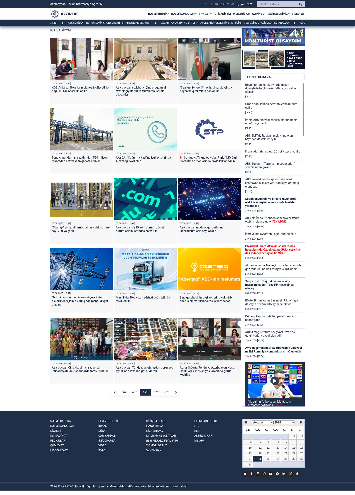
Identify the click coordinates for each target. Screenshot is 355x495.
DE (222, 4)
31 (250, 464)
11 (260, 447)
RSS (196, 431)
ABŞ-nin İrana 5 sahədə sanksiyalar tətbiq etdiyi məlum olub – (272, 219)
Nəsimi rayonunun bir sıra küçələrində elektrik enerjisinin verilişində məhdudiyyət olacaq (80, 301)
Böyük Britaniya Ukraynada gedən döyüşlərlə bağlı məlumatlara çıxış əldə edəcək (270, 88)
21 (285, 453)
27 (278, 458)
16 (301, 447)
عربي (240, 4)
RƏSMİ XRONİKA (158, 14)
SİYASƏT (204, 14)
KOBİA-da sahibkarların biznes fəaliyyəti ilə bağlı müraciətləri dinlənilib (80, 89)
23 (301, 453)
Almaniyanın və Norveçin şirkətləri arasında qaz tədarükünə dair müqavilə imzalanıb (273, 267)
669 (123, 392)
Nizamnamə (154, 431)
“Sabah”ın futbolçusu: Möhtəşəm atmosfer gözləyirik (269, 403)
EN (216, 4)
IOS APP (199, 440)
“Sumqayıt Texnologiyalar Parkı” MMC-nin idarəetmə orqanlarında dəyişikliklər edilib (209, 159)
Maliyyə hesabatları (161, 435)
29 (293, 458)
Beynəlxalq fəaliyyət (162, 440)
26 (268, 458)
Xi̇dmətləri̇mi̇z (156, 445)
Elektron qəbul (205, 421)
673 (166, 392)
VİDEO (296, 14)
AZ (205, 4)
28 (285, 458)
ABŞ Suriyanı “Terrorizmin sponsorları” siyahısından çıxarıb (85, 22)
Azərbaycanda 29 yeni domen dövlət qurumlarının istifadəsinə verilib (140, 229)
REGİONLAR (57, 440)
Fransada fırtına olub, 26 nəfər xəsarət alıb (272, 151)
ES (232, 4)
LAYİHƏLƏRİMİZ (278, 14)
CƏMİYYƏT (259, 14)
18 (260, 453)
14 (285, 447)
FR (228, 4)
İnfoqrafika (107, 440)
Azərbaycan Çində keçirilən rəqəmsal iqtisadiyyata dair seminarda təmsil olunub (80, 369)
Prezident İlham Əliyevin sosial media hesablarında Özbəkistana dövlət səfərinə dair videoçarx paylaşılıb (272, 249)
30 (301, 458)
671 (145, 392)
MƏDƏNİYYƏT (242, 14)
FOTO (101, 450)
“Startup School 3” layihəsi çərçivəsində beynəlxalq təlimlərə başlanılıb (206, 89)
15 (293, 447)
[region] (275, 244)
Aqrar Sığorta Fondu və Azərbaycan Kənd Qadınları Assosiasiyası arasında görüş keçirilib (207, 371)
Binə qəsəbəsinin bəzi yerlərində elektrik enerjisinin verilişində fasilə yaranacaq (206, 299)
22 (293, 453)
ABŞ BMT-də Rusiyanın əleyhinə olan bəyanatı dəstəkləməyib (269, 137)
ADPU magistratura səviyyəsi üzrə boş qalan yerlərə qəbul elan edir (270, 333)
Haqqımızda (154, 426)
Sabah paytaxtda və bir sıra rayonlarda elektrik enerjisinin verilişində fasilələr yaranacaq (201, 22)
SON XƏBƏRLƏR (259, 77)
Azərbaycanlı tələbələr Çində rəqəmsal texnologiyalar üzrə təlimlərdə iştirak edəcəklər (141, 91)
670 (134, 392)
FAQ (196, 426)
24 (250, 458)
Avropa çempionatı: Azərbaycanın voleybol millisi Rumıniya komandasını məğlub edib (273, 349)
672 (156, 392)
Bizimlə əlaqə (156, 421)
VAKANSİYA (153, 450)
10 (250, 447)
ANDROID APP (203, 435)
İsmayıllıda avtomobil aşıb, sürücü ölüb (270, 234)
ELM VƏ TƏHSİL (108, 421)
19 (268, 453)
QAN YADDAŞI (107, 435)
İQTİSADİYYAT (222, 14)
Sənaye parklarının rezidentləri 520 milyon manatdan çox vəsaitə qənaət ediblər (80, 159)
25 (260, 458)
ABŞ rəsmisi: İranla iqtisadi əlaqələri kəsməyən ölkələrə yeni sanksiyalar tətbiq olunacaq (272, 183)
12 (268, 447)
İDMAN (102, 426)
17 (250, 453)
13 (278, 447)
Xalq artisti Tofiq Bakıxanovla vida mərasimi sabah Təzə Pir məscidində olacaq (269, 284)
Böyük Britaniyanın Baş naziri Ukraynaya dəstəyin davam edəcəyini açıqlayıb (271, 302)
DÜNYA (102, 431)
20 (278, 453)
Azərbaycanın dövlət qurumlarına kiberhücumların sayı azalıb (202, 229)
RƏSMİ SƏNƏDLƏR (183, 14)
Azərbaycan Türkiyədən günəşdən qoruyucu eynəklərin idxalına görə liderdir (144, 369)
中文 (250, 4)
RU (210, 4)
